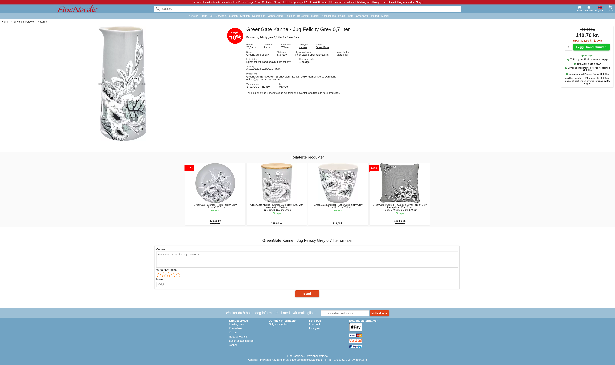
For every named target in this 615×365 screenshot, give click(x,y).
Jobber (233, 345)
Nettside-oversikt (238, 336)
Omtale (160, 249)
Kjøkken (245, 16)
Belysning (303, 16)
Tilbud (203, 16)
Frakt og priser (237, 324)
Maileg (375, 16)
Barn (350, 16)
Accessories (329, 16)
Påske (341, 16)
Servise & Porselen (227, 16)
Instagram (314, 328)
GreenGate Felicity (257, 54)
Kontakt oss (235, 328)
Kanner (303, 47)
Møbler (315, 16)
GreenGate (362, 16)
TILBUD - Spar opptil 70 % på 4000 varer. (304, 2)
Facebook (314, 324)
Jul (211, 16)
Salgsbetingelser (278, 324)
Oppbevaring (275, 16)
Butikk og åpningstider (241, 340)
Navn (159, 279)
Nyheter (193, 16)
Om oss (233, 332)
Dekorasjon (258, 16)
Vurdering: (166, 270)
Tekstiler (290, 16)
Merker (385, 16)
